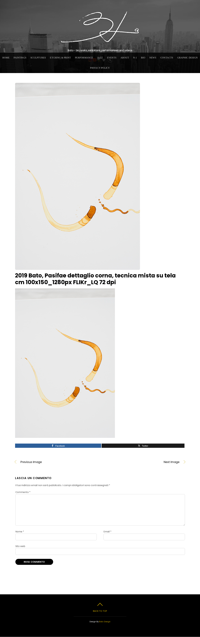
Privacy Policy (100, 68)
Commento (22, 492)
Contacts (166, 57)
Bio (143, 57)
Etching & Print (60, 57)
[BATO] (100, 41)
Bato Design (104, 621)
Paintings (20, 57)
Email (107, 531)
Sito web (20, 546)
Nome (19, 531)
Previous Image (31, 462)
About (124, 57)
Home (6, 57)
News (152, 57)
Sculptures (38, 57)
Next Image (142, 462)
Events (111, 57)
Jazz (100, 57)
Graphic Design (187, 57)
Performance (84, 57)
